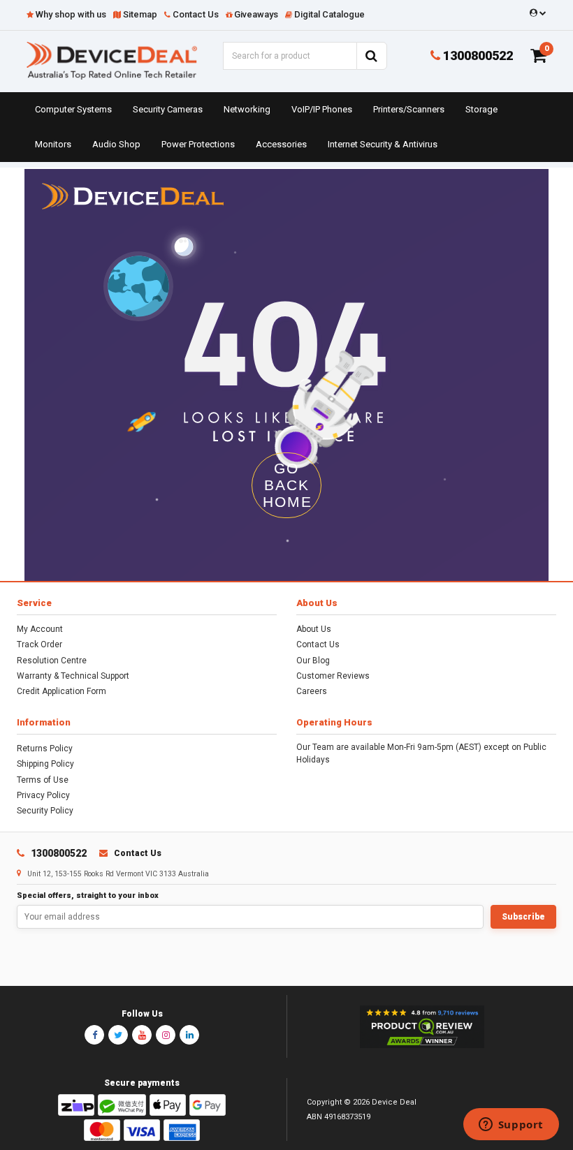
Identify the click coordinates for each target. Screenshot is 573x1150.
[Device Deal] (112, 59)
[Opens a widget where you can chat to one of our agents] (511, 1125)
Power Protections (198, 144)
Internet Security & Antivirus (382, 144)
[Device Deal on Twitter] (118, 1035)
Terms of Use (42, 780)
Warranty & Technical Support (73, 676)
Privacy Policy (43, 795)
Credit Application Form (61, 691)
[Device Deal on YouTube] (142, 1035)
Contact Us (318, 644)
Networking (247, 109)
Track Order (39, 644)
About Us (313, 629)
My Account (40, 629)
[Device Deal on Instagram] (165, 1035)
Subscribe (523, 917)
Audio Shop (116, 144)
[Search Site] (371, 56)
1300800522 (476, 55)
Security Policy (45, 811)
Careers (311, 691)
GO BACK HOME (287, 485)
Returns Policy (45, 748)
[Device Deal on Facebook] (94, 1035)
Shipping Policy (45, 764)
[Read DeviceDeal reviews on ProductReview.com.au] (421, 1027)
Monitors (53, 144)
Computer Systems (73, 109)
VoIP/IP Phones (321, 109)
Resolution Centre (52, 660)
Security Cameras (168, 109)
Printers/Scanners (408, 109)
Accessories (281, 144)
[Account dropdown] (535, 13)
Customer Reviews (333, 676)
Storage (481, 109)
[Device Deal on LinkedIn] (189, 1035)
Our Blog (313, 660)
